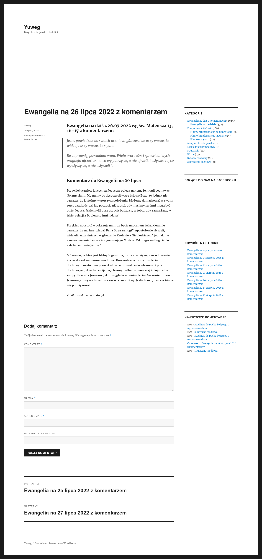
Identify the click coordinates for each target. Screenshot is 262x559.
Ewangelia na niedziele (203, 124)
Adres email (34, 415)
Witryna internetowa (39, 433)
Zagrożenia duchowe (199, 161)
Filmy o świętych (199, 139)
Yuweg (32, 26)
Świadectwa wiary (197, 158)
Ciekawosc (193, 343)
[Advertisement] (131, 81)
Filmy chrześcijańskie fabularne (208, 135)
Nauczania (193, 150)
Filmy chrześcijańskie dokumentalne (211, 132)
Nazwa (30, 398)
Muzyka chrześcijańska (200, 143)
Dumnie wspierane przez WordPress (55, 543)
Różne (190, 154)
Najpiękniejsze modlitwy (201, 146)
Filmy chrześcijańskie (199, 128)
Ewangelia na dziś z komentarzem (206, 120)
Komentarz (33, 344)
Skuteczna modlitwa (205, 332)
